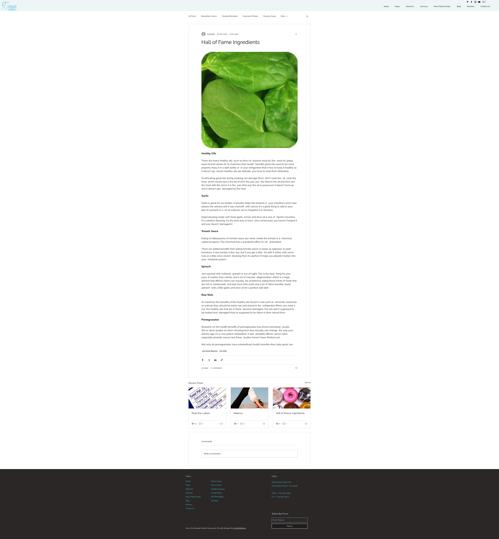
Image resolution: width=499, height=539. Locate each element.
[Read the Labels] (207, 398)
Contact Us (190, 508)
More (283, 16)
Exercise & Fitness (250, 16)
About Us (189, 489)
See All (308, 382)
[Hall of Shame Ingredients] (291, 398)
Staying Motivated (230, 16)
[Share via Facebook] (202, 360)
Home (188, 481)
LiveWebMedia (240, 528)
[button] (485, 1)
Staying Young (269, 16)
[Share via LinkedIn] (215, 360)
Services (189, 493)
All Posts (192, 16)
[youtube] (479, 2)
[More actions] (296, 34)
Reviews (189, 504)
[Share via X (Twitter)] (209, 360)
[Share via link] (222, 360)
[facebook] (471, 2)
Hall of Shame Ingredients (290, 413)
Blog (187, 500)
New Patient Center (193, 496)
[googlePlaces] (467, 2)
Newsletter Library (209, 16)
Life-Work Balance (210, 351)
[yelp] (483, 2)
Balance (238, 413)
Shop (188, 485)
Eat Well (223, 351)
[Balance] (249, 398)
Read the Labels (201, 413)
